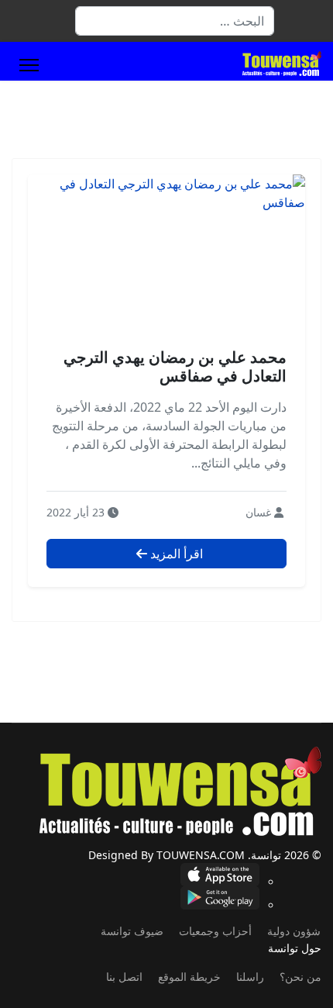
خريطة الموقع (189, 976)
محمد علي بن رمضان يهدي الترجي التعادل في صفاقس (175, 366)
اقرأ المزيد (175, 553)
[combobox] (174, 21)
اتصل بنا (124, 976)
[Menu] (29, 65)
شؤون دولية (294, 930)
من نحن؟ (300, 976)
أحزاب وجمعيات (215, 930)
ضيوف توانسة (132, 930)
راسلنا (250, 976)
